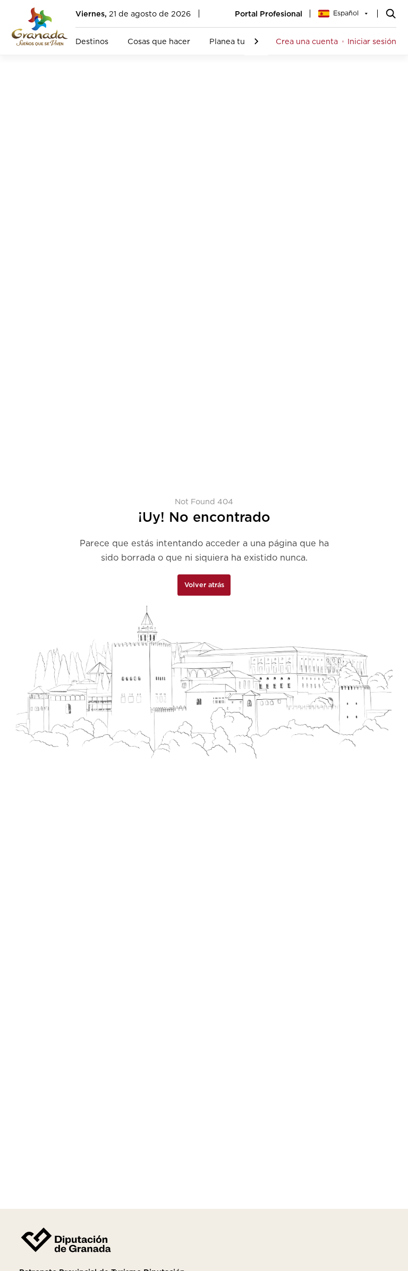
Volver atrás (204, 585)
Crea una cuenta (307, 41)
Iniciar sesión (371, 41)
